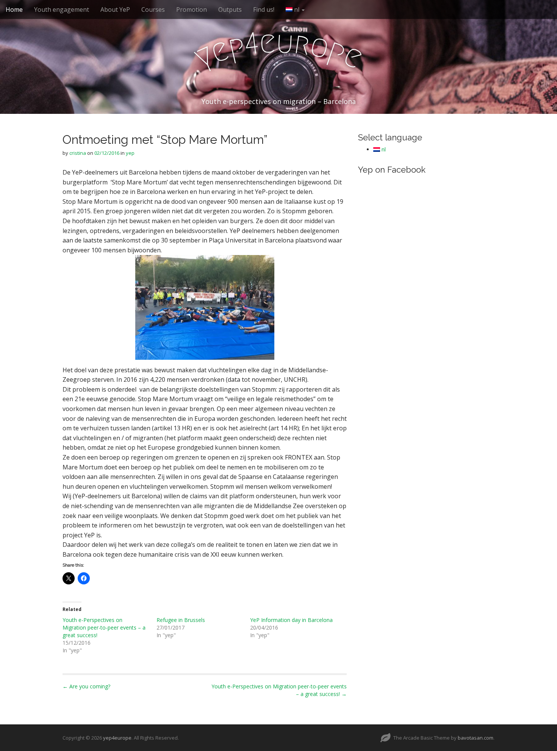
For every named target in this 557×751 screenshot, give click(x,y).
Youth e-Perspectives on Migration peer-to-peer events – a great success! (104, 627)
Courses (153, 9)
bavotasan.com (475, 737)
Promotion (191, 9)
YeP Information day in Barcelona (291, 619)
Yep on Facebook (392, 170)
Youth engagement (61, 9)
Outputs (230, 9)
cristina (77, 153)
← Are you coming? (86, 686)
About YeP (115, 9)
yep (130, 153)
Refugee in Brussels (180, 619)
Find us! (263, 9)
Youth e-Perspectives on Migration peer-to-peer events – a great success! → (279, 690)
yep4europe (117, 737)
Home (14, 9)
